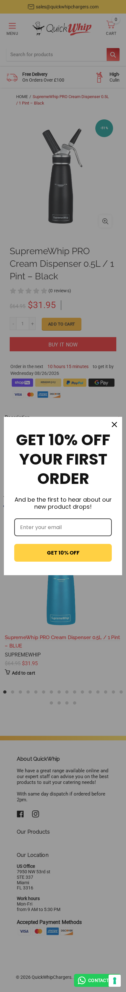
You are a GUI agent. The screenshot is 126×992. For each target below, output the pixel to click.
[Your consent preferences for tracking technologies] (115, 981)
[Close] (114, 424)
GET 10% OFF (63, 552)
